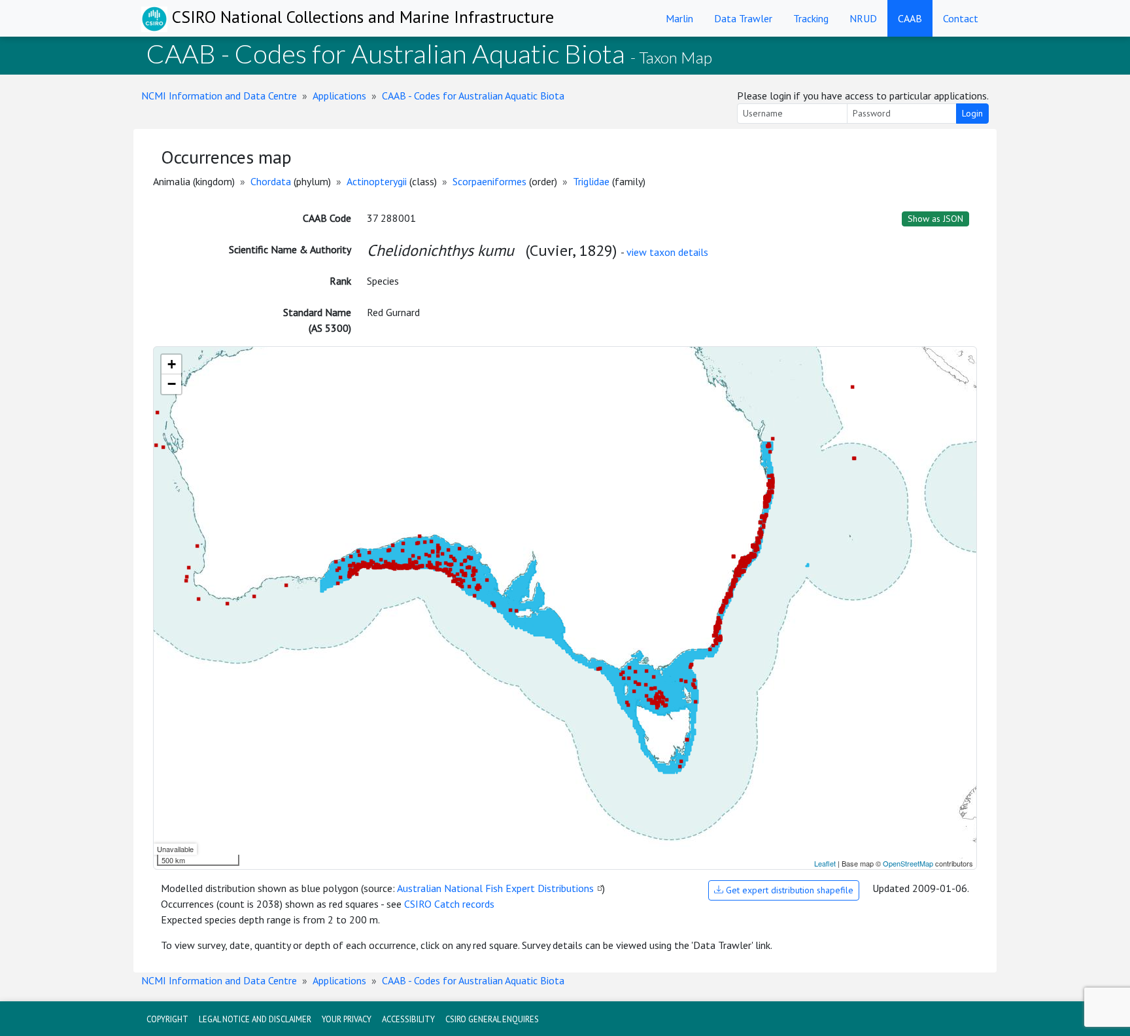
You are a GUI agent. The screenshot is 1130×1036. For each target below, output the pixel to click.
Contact (960, 18)
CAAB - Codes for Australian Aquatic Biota (473, 95)
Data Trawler (743, 18)
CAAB (910, 18)
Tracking (811, 18)
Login (972, 113)
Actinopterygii (377, 181)
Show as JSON (935, 218)
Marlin (679, 18)
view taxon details (667, 252)
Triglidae (591, 181)
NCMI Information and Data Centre (219, 95)
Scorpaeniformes (489, 181)
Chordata (270, 181)
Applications (339, 95)
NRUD (863, 18)
